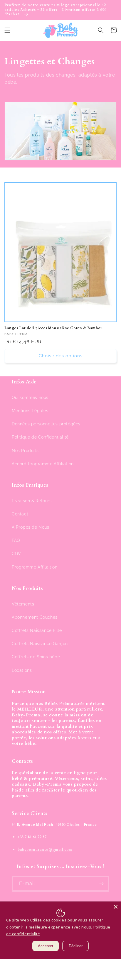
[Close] (116, 907)
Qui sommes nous (30, 397)
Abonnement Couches (35, 617)
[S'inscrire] (101, 884)
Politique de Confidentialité (40, 437)
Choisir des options (61, 355)
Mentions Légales (30, 410)
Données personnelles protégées (46, 424)
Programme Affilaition (35, 567)
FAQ (16, 540)
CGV (16, 553)
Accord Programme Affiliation (43, 463)
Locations (22, 670)
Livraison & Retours (31, 500)
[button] (7, 30)
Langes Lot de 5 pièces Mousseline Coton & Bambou (53, 328)
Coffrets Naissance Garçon (40, 643)
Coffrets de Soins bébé (36, 656)
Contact (20, 514)
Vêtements (23, 604)
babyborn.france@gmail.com (45, 849)
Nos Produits (25, 450)
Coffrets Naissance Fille (37, 630)
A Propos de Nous (30, 527)
